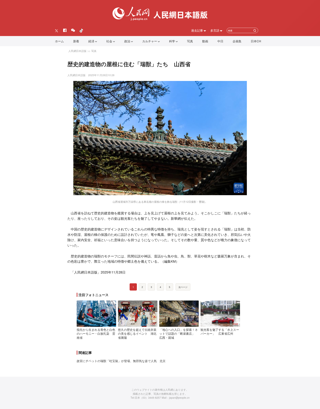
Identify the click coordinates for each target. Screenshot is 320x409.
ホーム (59, 41)
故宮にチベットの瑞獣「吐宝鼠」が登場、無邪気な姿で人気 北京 (121, 361)
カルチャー (149, 41)
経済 (91, 41)
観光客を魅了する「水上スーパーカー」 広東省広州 (220, 331)
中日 (220, 41)
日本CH (256, 41)
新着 (76, 41)
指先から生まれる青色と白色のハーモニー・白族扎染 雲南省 (96, 333)
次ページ (183, 286)
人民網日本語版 (77, 51)
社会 (109, 41)
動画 (205, 41)
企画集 (237, 41)
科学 (172, 41)
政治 (127, 41)
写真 (190, 41)
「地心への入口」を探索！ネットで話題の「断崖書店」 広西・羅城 (178, 333)
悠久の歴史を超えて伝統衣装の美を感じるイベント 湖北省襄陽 (137, 333)
